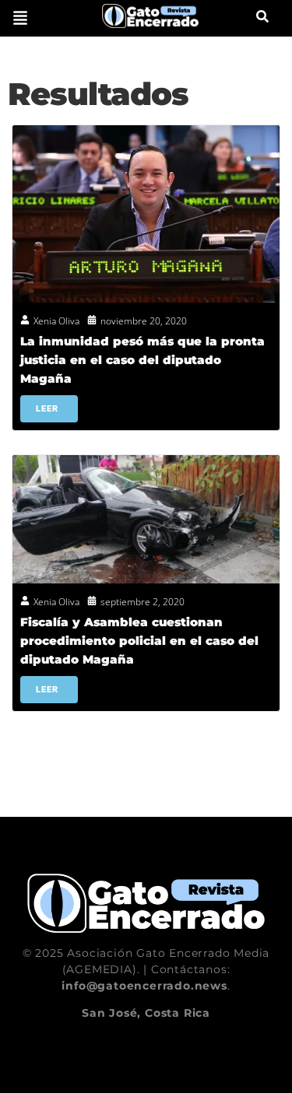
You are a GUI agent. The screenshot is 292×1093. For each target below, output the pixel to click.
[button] (20, 17)
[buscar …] (262, 17)
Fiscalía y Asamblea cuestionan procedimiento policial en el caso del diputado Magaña (139, 641)
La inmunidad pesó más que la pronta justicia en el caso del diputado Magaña (142, 360)
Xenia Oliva (56, 321)
